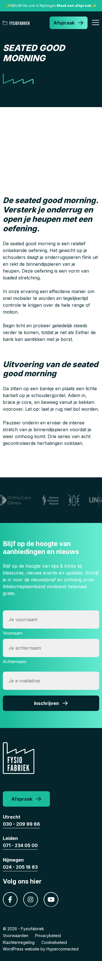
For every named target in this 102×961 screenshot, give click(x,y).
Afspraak (64, 23)
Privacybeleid (48, 935)
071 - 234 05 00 (20, 845)
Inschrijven (46, 703)
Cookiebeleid (54, 942)
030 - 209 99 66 (21, 824)
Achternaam (14, 661)
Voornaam (12, 633)
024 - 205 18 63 (20, 867)
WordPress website (21, 948)
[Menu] (95, 23)
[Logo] (17, 23)
